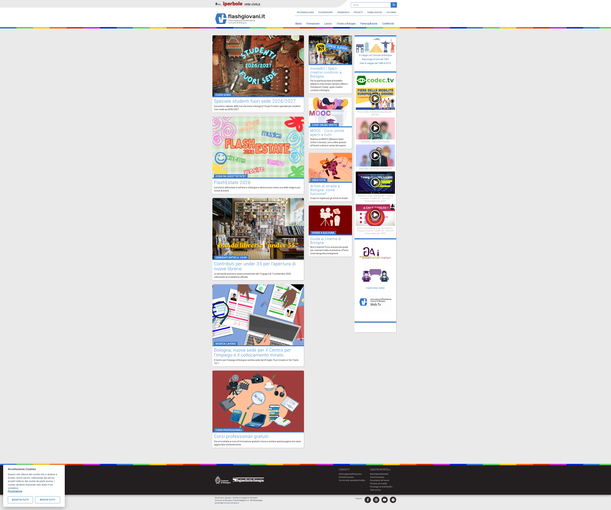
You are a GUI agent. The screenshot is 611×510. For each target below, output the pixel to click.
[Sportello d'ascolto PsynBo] (375, 128)
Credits (362, 480)
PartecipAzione (368, 23)
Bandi (298, 23)
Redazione (357, 474)
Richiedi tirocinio (346, 477)
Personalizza (15, 491)
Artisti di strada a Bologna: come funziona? (325, 190)
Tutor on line (375, 490)
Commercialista (377, 477)
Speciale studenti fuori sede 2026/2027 (255, 101)
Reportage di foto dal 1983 (375, 59)
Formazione (313, 23)
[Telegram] (393, 500)
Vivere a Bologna (346, 23)
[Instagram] (376, 500)
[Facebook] (368, 500)
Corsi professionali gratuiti (241, 436)
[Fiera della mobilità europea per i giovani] (375, 98)
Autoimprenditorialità (379, 474)
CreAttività (388, 23)
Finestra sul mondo (378, 483)
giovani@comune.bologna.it (227, 503)
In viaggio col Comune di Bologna (375, 55)
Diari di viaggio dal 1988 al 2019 (375, 63)
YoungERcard (325, 12)
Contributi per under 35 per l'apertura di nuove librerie (255, 266)
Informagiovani (305, 12)
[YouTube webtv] (384, 500)
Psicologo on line (377, 487)
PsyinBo (388, 487)
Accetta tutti (20, 499)
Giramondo (343, 12)
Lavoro (328, 23)
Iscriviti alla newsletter (349, 480)
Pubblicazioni (374, 12)
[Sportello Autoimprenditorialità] (375, 155)
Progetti (358, 12)
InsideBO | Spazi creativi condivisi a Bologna (326, 72)
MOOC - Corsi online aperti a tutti (327, 133)
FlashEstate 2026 (232, 182)
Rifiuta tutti (47, 499)
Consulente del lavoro (379, 480)
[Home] (241, 19)
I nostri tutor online (375, 288)
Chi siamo (391, 12)
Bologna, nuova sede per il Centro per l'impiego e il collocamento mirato (252, 352)
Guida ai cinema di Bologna (325, 241)
